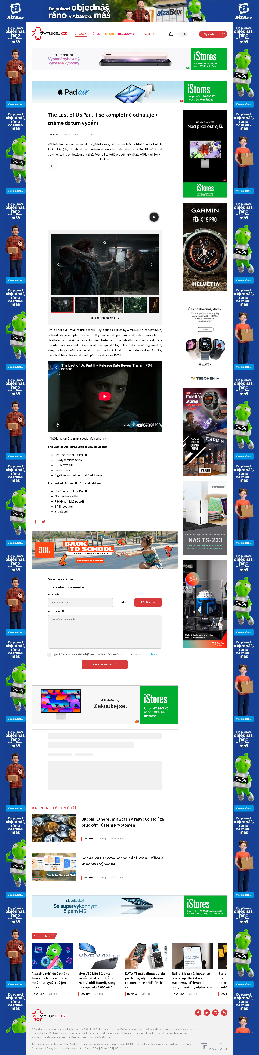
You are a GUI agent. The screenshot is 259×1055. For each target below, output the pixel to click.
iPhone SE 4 (106, 1048)
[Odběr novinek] (171, 35)
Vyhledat (210, 34)
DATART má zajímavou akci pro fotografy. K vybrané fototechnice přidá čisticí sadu (145, 980)
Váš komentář (56, 611)
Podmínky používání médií (63, 1033)
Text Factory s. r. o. (72, 1029)
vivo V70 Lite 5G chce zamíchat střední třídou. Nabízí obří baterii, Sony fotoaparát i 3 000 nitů (97, 980)
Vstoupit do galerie (103, 318)
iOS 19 (118, 1048)
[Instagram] (215, 1012)
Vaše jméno (54, 594)
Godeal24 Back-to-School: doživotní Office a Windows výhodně (122, 861)
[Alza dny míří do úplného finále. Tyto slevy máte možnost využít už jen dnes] (52, 956)
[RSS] (224, 1012)
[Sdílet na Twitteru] (43, 522)
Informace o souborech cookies (139, 1033)
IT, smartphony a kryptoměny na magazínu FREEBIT (107, 1044)
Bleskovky (126, 34)
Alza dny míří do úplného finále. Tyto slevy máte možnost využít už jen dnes (50, 980)
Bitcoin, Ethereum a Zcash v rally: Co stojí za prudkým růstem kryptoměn (122, 822)
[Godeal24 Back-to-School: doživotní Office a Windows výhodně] (54, 867)
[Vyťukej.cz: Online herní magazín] (49, 34)
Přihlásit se (148, 602)
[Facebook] (198, 1012)
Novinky (55, 134)
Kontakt (150, 34)
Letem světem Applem (66, 1044)
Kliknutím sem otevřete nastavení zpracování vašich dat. (81, 1037)
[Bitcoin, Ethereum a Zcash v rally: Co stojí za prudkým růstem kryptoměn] (54, 828)
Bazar (109, 34)
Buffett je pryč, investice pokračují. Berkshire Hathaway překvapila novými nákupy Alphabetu (192, 980)
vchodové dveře (73, 1048)
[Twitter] (207, 1012)
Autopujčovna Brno (180, 1044)
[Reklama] (15, 11)
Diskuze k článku (60, 579)
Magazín (81, 34)
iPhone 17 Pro (91, 1048)
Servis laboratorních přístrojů (153, 1044)
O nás (47, 1037)
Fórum (96, 34)
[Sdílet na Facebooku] (35, 522)
